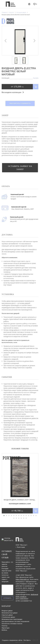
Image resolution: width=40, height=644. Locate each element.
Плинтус (4, 626)
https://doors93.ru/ (22, 579)
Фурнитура (5, 628)
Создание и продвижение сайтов (12, 640)
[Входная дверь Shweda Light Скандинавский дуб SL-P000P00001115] (20, 476)
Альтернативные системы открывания (15, 621)
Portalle (35, 78)
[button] (4, 516)
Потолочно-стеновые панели (12, 624)
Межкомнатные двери (9, 613)
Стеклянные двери (8, 617)
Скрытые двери (7, 615)
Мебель (4, 630)
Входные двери (7, 611)
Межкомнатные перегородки (12, 619)
